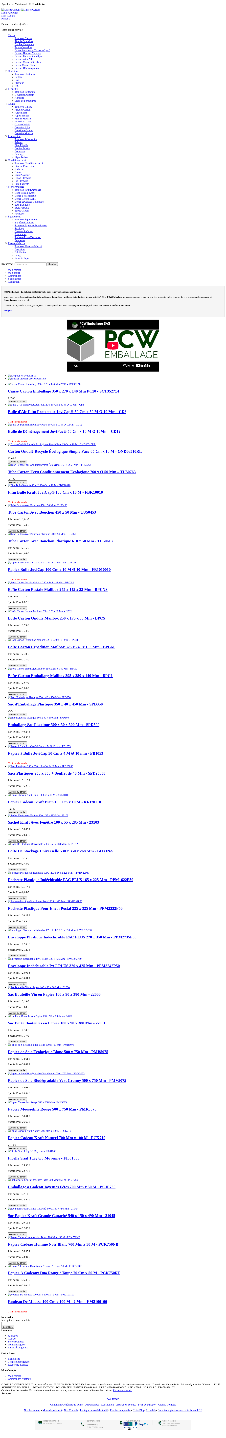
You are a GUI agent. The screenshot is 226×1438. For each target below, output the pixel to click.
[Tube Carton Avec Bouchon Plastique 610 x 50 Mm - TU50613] (42, 534)
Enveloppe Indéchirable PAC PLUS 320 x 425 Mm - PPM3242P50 (64, 966)
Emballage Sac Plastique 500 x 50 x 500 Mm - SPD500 (53, 724)
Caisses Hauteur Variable (28, 53)
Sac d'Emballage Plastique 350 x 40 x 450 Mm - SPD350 (55, 704)
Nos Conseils (71, 1410)
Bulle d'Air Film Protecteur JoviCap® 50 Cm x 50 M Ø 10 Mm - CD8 (67, 411)
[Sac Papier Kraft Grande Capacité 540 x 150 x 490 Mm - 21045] (43, 1208)
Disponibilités (92, 1404)
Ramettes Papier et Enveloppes (31, 225)
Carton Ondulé (22, 124)
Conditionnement (17, 160)
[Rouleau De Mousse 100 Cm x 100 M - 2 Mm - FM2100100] (41, 1294)
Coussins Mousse (24, 133)
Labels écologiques (18, 1347)
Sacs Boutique (22, 204)
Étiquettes (20, 240)
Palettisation (14, 136)
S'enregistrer (14, 278)
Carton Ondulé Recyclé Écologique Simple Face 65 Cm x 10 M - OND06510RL (75, 451)
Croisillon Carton (24, 130)
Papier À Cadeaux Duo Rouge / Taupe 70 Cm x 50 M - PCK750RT (64, 1273)
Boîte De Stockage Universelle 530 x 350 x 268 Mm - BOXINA (60, 851)
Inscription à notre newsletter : (17, 1320)
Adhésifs (19, 97)
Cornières (20, 151)
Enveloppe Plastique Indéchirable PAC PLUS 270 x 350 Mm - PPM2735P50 (72, 937)
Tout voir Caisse (23, 38)
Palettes (19, 142)
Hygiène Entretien (24, 222)
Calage (11, 103)
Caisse (11, 35)
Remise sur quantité (120, 1410)
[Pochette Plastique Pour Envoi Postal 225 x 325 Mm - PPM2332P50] (45, 901)
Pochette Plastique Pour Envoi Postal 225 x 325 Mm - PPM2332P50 (65, 908)
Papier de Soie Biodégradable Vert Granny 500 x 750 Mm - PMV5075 (67, 1080)
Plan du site (14, 1358)
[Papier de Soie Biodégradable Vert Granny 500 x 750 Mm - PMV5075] (46, 1073)
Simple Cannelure (24, 41)
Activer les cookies (126, 1404)
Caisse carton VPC (24, 59)
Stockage (19, 228)
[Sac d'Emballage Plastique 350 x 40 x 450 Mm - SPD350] (39, 697)
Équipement (14, 216)
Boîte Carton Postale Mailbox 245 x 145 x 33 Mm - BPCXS (58, 589)
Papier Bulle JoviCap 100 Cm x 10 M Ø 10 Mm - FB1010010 (59, 569)
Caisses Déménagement (27, 68)
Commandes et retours (19, 1378)
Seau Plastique (22, 175)
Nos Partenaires (32, 1410)
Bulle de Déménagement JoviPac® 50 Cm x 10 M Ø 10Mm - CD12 (64, 431)
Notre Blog (138, 1410)
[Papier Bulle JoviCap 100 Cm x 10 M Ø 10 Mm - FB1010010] (42, 562)
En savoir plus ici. (122, 1390)
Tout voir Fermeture (25, 91)
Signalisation (21, 157)
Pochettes (19, 213)
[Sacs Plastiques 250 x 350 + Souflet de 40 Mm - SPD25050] (40, 766)
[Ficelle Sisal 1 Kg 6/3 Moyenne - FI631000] (32, 1151)
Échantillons (107, 1404)
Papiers (18, 172)
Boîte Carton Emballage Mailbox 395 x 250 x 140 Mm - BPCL (60, 675)
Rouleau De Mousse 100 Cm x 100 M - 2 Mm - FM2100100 (57, 1301)
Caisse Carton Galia (25, 65)
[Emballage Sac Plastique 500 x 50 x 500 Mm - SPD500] (38, 717)
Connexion (14, 281)
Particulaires (21, 112)
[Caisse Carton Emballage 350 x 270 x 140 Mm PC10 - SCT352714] (44, 384)
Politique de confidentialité (94, 1410)
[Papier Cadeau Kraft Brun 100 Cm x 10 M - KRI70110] (38, 795)
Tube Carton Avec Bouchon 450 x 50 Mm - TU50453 (52, 512)
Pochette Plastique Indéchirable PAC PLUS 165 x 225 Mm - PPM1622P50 (70, 880)
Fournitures (20, 234)
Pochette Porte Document (28, 237)
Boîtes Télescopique (25, 195)
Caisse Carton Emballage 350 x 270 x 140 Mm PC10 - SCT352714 (63, 391)
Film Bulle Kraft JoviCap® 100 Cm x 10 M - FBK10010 (55, 492)
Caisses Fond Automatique (29, 56)
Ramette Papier (22, 258)
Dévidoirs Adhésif (24, 94)
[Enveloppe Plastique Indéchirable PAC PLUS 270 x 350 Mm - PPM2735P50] (50, 930)
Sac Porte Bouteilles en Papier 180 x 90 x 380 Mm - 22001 (57, 1023)
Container (13, 71)
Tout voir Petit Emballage (28, 189)
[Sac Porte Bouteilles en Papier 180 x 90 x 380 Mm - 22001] (40, 1016)
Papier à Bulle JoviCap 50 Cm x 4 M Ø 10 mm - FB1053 (55, 753)
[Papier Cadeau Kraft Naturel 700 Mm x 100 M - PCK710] (39, 1130)
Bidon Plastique (23, 178)
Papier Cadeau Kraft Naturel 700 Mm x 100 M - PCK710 (56, 1138)
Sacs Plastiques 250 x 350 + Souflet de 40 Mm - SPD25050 (56, 773)
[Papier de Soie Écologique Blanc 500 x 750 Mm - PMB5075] (41, 1044)
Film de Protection (24, 166)
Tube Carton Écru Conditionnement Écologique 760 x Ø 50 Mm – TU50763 (72, 472)
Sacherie (19, 169)
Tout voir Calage (23, 106)
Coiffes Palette (22, 148)
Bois (17, 80)
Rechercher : (8, 263)
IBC (17, 85)
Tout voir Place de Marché (28, 246)
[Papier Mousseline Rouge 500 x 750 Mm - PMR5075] (37, 1102)
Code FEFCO (113, 1399)
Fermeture (13, 88)
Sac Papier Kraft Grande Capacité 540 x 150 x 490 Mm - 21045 (61, 1215)
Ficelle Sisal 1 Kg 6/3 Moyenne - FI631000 (43, 1158)
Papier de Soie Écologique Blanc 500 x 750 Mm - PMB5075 (58, 1052)
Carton (18, 77)
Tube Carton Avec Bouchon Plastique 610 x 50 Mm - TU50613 (60, 541)
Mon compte (14, 269)
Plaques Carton (22, 109)
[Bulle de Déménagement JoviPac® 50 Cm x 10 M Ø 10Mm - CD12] (45, 424)
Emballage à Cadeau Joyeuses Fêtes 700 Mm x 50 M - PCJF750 (61, 1187)
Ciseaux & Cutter (24, 231)
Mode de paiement (52, 1410)
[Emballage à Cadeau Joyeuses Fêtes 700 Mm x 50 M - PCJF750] (43, 1179)
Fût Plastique (21, 181)
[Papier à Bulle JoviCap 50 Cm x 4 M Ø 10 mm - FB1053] (39, 746)
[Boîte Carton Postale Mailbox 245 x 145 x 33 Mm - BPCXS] (41, 582)
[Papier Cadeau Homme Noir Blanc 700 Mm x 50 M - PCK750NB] (44, 1237)
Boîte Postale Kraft (24, 192)
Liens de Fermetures (25, 100)
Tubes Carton (22, 210)
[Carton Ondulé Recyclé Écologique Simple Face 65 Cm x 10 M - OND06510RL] (52, 444)
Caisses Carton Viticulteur (28, 62)
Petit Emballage (16, 186)
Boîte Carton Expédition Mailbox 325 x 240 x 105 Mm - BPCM (61, 647)
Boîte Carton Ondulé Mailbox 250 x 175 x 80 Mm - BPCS (56, 618)
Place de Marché (16, 243)
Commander (14, 275)
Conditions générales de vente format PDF (180, 1410)
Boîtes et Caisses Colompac (29, 201)
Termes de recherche (18, 1361)
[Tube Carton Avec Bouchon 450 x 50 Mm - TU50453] (37, 505)
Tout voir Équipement (26, 219)
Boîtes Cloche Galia (25, 198)
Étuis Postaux (22, 207)
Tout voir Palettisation (26, 139)
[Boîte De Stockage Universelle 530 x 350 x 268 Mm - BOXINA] (43, 844)
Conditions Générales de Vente (66, 1404)
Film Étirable (21, 145)
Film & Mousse (23, 118)
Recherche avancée (18, 1364)
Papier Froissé (22, 115)
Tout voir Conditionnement (29, 163)
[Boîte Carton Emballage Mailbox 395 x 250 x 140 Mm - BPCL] (42, 668)
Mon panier (14, 272)
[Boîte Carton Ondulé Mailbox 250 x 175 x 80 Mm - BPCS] (40, 611)
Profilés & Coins (23, 121)
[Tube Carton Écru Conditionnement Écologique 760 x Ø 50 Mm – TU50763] (49, 464)
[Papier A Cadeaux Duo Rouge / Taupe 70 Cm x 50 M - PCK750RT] (45, 1266)
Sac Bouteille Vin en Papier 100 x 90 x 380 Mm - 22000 (54, 994)
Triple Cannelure (23, 47)
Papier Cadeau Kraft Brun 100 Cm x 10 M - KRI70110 (54, 802)
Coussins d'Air (22, 127)
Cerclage (19, 154)
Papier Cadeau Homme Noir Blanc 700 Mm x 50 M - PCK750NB (63, 1244)
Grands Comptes (167, 1404)
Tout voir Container (25, 74)
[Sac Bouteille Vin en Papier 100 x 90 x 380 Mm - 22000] (39, 987)
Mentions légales (16, 1344)
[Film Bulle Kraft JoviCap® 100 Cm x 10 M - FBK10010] (39, 485)
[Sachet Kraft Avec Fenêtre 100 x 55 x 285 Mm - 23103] (38, 815)
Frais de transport (147, 1404)
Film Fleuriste (22, 183)
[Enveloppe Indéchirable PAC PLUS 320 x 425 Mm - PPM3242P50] (45, 958)
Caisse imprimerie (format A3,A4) (32, 50)
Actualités (151, 1410)
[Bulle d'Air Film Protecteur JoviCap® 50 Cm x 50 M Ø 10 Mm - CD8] (46, 404)
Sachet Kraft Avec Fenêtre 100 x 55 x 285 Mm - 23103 (53, 822)
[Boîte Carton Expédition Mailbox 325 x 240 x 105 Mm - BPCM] (43, 639)
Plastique (19, 83)
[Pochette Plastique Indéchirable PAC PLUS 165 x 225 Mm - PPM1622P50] (48, 872)
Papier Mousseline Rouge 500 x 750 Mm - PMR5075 (52, 1109)
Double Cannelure (24, 44)
